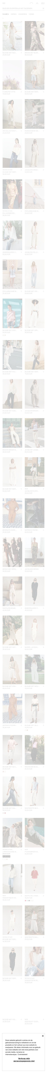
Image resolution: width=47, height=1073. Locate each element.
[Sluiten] (42, 1035)
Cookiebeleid (22, 1054)
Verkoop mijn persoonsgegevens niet (24, 1059)
